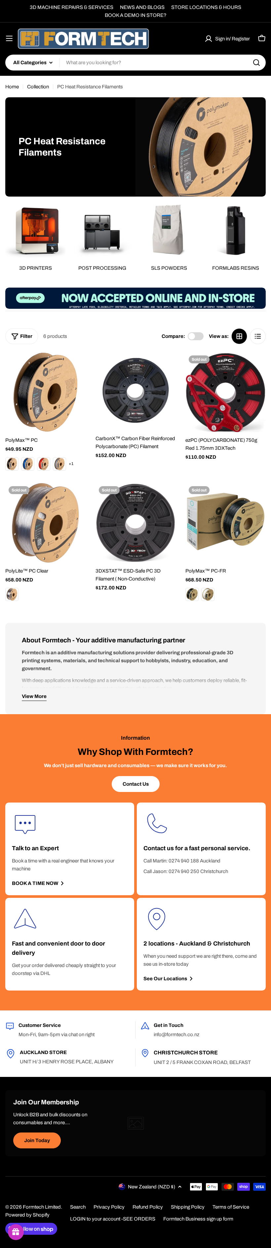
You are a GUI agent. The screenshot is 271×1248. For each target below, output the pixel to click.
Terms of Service (231, 1207)
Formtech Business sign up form (198, 1219)
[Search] (256, 63)
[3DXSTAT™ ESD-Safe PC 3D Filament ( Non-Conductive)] (136, 523)
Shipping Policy (188, 1207)
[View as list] (258, 336)
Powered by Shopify (27, 1215)
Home (12, 86)
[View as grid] (239, 336)
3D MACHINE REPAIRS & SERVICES (71, 7)
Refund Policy (148, 1207)
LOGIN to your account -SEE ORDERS (112, 1219)
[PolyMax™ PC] (45, 392)
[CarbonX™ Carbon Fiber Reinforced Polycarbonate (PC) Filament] (136, 391)
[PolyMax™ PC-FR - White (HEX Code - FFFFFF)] (207, 594)
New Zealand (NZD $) (151, 1186)
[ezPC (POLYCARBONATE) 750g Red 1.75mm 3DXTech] (225, 392)
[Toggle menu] (9, 38)
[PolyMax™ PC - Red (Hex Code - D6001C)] (43, 464)
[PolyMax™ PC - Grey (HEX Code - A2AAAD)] (59, 464)
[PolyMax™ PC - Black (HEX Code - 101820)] (12, 464)
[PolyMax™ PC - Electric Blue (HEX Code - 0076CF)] (27, 464)
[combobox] (135, 62)
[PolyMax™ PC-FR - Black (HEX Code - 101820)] (192, 594)
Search (78, 1207)
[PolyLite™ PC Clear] (45, 523)
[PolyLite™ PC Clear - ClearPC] (12, 594)
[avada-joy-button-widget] (16, 1232)
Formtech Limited (42, 1207)
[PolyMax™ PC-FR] (225, 523)
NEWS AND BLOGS (142, 7)
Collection (38, 86)
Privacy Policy (109, 1207)
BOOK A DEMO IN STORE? (136, 15)
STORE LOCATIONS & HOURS (206, 7)
